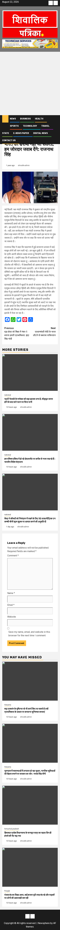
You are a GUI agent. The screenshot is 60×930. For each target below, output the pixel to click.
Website (11, 616)
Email (10, 605)
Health (39, 119)
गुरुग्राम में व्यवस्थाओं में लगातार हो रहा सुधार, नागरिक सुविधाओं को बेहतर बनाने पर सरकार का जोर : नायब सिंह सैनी (29, 772)
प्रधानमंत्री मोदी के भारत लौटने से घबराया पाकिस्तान (44, 332)
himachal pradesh (11, 829)
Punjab (7, 891)
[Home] (5, 119)
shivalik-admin (24, 165)
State (5, 133)
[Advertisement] (30, 83)
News (13, 119)
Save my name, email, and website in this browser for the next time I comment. (29, 634)
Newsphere (44, 923)
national (7, 395)
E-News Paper (21, 133)
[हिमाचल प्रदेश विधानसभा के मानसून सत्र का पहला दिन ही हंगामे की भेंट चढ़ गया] (30, 805)
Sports (14, 126)
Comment (13, 555)
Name (11, 593)
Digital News (40, 133)
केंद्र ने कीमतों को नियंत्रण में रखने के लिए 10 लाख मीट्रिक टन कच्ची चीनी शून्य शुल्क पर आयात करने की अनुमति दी (29, 520)
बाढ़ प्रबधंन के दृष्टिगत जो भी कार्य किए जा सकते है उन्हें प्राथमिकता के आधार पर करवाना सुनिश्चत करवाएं (26, 710)
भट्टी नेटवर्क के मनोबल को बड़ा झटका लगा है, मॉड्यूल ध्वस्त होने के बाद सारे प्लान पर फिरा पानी (28, 400)
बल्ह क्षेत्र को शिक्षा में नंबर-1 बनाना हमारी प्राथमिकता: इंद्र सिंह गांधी (16, 333)
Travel (45, 126)
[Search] (56, 119)
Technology (30, 126)
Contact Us (9, 140)
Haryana (7, 705)
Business (25, 119)
